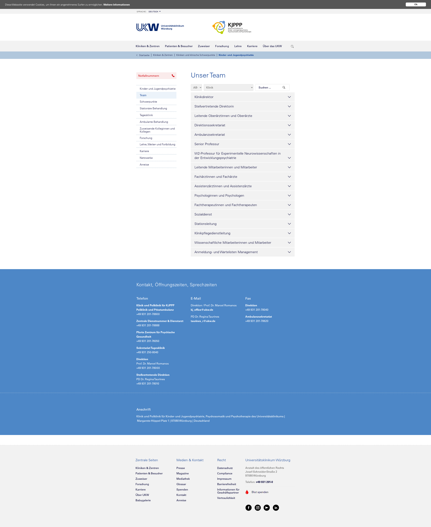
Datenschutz (225, 468)
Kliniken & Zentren (163, 55)
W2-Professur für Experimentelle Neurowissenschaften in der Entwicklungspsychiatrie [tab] (237, 155)
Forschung (146, 138)
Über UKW (142, 495)
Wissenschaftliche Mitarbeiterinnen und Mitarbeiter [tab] (232, 242)
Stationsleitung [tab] (205, 224)
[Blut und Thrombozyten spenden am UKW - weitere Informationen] (257, 491)
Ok (416, 4)
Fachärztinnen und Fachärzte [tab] (215, 176)
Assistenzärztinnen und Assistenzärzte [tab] (223, 186)
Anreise (144, 164)
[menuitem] (148, 11)
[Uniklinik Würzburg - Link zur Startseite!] (160, 27)
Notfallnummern (148, 75)
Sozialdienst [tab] (203, 214)
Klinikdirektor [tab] (203, 97)
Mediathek (183, 478)
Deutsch (147, 11)
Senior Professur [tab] (206, 144)
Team (143, 95)
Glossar (181, 484)
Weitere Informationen (116, 4)
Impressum (224, 478)
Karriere (144, 151)
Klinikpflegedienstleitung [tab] (212, 233)
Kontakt (181, 495)
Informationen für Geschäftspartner (228, 491)
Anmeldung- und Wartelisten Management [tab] (226, 252)
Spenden (182, 489)
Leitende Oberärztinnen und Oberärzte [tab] (223, 116)
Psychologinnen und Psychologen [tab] (219, 195)
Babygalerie (143, 500)
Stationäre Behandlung (153, 108)
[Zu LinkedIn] (276, 507)
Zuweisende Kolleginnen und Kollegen (157, 130)
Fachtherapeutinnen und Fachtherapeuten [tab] (225, 205)
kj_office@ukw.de (202, 309)
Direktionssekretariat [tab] (209, 125)
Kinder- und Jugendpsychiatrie (236, 55)
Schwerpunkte (148, 101)
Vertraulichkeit (226, 498)
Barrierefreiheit (226, 484)
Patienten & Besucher (149, 473)
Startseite (144, 55)
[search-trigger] (292, 46)
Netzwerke (146, 157)
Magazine (182, 473)
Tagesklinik (146, 115)
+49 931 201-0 (264, 482)
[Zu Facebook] (248, 507)
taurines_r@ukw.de (203, 321)
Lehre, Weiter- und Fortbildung (157, 144)
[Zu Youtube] (266, 507)
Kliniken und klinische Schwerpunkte (195, 55)
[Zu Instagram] (257, 507)
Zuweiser (141, 478)
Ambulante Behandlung (154, 121)
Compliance (224, 473)
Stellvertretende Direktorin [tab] (214, 106)
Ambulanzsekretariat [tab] (209, 134)
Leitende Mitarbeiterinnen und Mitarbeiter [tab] (225, 167)
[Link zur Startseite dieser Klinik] (252, 27)
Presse (180, 468)
